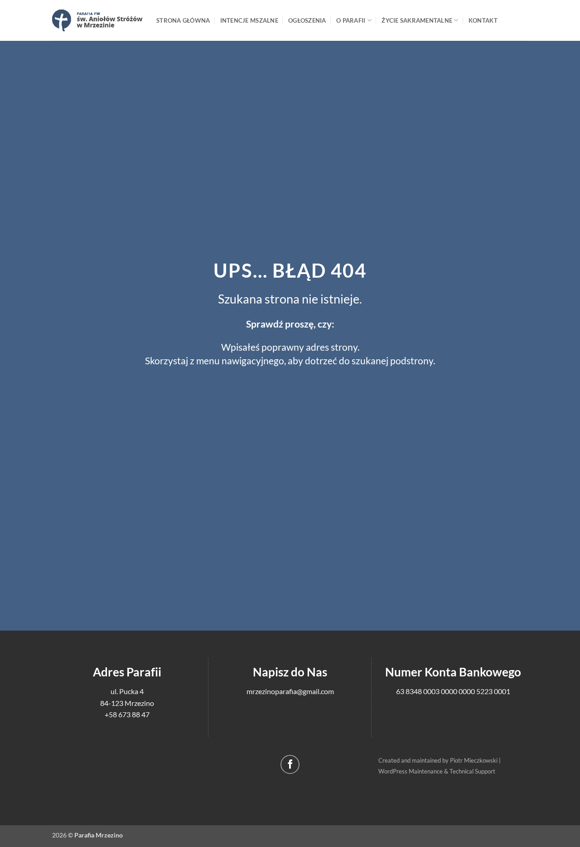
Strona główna (183, 20)
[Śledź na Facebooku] (290, 764)
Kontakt (483, 20)
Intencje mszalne (249, 20)
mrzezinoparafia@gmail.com (290, 691)
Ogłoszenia (307, 20)
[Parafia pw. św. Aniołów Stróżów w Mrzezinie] (97, 20)
